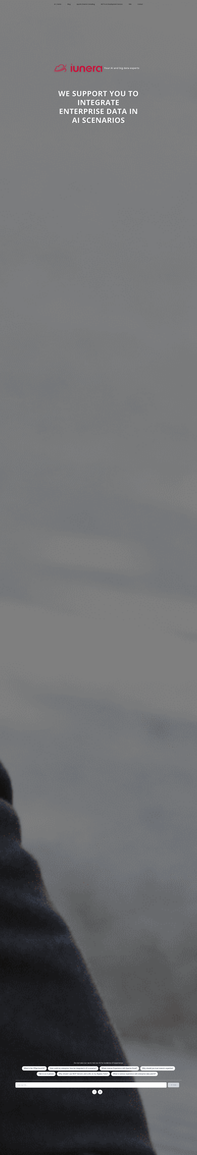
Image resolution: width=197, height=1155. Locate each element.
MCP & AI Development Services (112, 4)
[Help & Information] (100, 1092)
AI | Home (57, 4)
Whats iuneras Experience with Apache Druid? (119, 1068)
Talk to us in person (46, 1074)
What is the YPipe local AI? (34, 1068)
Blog (68, 4)
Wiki (130, 4)
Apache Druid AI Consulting (86, 4)
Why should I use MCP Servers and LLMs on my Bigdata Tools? (83, 1074)
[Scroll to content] (94, 1092)
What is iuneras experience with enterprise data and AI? (134, 1074)
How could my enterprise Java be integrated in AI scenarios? (73, 1068)
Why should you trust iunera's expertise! (157, 1068)
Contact (140, 4)
